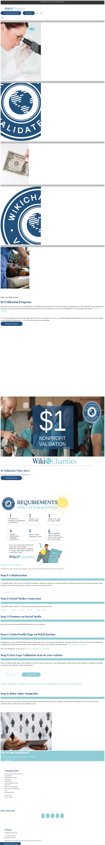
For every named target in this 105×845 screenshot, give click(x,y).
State (6, 788)
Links (5, 790)
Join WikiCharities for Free (11, 13)
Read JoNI (29, 13)
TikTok (44, 610)
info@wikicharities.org (10, 832)
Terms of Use (8, 795)
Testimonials (8, 781)
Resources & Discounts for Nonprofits (52, 1)
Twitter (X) (22, 610)
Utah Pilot (7, 785)
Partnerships (8, 775)
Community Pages (14, 788)
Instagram (3, 610)
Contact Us (8, 592)
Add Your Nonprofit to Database (13, 773)
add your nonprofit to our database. (37, 649)
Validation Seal (31, 674)
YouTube (37, 610)
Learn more (8, 760)
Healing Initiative (9, 792)
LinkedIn (30, 610)
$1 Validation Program (10, 777)
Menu (41, 13)
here (23, 320)
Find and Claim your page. (77, 644)
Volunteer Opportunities (11, 783)
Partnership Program (11, 323)
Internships (7, 779)
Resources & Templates (11, 786)
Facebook (13, 610)
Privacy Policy (8, 797)
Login (37, 13)
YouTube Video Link (11, 478)
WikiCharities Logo (11, 674)
